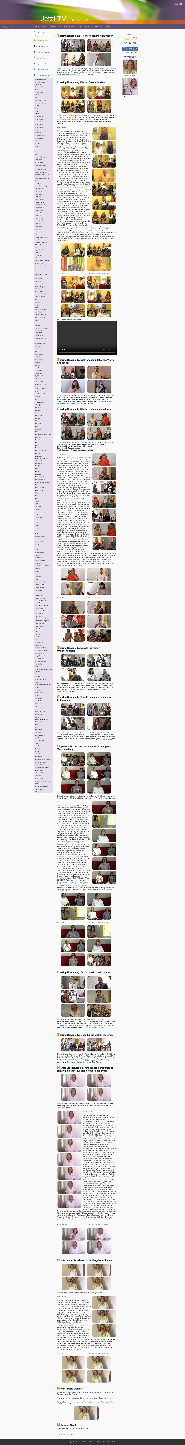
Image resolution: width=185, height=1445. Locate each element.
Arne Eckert (38, 149)
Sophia (37, 682)
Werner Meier (39, 770)
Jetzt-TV (53, 18)
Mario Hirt (37, 468)
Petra (36, 549)
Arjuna (36, 146)
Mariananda (38, 463)
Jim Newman (38, 373)
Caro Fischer (38, 191)
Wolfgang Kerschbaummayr (43, 781)
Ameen (37, 105)
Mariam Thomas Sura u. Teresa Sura (41, 459)
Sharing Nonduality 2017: (67, 1025)
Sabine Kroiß (38, 645)
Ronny (36, 631)
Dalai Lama (38, 215)
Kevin (36, 399)
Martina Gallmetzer (40, 479)
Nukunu (37, 525)
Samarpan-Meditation (41, 648)
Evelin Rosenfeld (40, 284)
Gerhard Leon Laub (40, 314)
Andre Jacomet (39, 116)
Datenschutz (111, 1442)
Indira (36, 351)
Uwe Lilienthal (39, 746)
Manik (36, 432)
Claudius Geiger (39, 213)
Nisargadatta (38, 517)
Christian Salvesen (40, 205)
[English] (180, 4)
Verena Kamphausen (41, 762)
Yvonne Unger (39, 789)
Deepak (37, 234)
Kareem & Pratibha (40, 388)
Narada (37, 509)
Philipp (37, 544)
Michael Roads (39, 490)
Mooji (36, 495)
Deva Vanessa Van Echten (42, 237)
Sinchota (37, 676)
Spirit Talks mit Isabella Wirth (43, 685)
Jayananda (38, 362)
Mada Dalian (38, 415)
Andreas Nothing (39, 122)
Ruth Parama (38, 634)
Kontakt (87, 26)
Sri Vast (37, 687)
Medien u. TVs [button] (56, 26)
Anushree (37, 143)
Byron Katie (38, 183)
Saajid (36, 639)
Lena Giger (38, 405)
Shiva (36, 666)
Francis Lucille (39, 291)
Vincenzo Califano (40, 765)
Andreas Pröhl (39, 124)
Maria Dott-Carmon (40, 450)
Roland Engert (39, 629)
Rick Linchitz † (39, 613)
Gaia (36, 299)
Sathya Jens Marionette (41, 656)
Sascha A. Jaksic (39, 653)
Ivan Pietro (38, 357)
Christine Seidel (39, 207)
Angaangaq (38, 132)
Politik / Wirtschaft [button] (42, 46)
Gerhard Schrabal (40, 317)
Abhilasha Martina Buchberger (40, 83)
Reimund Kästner (40, 598)
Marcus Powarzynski (41, 440)
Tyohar (37, 738)
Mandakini (38, 429)
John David (38, 378)
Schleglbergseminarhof (102, 115)
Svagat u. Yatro (39, 701)
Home (37, 26)
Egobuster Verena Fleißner (42, 266)
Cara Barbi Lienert (40, 188)
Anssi (36, 141)
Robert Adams (39, 616)
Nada (36, 504)
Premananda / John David (42, 566)
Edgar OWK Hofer (40, 263)
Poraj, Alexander (39, 552)
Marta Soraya (38, 474)
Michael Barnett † (40, 487)
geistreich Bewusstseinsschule (40, 308)
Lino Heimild (38, 407)
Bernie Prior (38, 159)
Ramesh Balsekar (40, 587)
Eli (35, 269)
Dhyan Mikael (39, 250)
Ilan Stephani (38, 346)
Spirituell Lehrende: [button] (42, 75)
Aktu (36, 97)
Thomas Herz (38, 714)
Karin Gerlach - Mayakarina (43, 394)
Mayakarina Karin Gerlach (42, 482)
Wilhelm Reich (39, 773)
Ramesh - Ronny (39, 584)
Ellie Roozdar (39, 278)
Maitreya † (38, 423)
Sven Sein (38, 703)
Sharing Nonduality (63, 69)
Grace (36, 323)
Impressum (97, 26)
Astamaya (37, 154)
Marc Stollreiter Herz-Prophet (43, 434)
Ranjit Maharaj (39, 595)
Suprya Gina (38, 698)
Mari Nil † (37, 445)
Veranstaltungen (69, 26)
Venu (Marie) (38, 756)
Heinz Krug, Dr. (39, 335)
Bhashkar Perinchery (41, 169)
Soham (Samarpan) (40, 679)
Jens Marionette (39, 368)
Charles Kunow (39, 199)
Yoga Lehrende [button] (41, 64)
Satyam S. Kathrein (40, 661)
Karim (36, 391)
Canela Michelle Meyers (42, 186)
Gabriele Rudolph (40, 296)
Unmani (37, 743)
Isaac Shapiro (39, 354)
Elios (36, 271)
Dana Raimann (39, 218)
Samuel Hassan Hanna (41, 650)
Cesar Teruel (38, 194)
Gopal (36, 320)
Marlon (37, 471)
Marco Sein (38, 437)
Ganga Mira (38, 302)
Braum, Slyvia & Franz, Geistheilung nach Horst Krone (42, 174)
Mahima (37, 421)
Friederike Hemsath (40, 294)
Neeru (36, 512)
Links (80, 26)
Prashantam (38, 558)
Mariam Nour (38, 456)
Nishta (36, 522)
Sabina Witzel (39, 642)
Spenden (107, 26)
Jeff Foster (38, 365)
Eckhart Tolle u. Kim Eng (42, 260)
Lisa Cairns (38, 410)
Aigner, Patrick (39, 92)
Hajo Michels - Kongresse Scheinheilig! (42, 329)
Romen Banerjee (40, 623)
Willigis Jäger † (39, 775)
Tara (36, 706)
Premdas (37, 568)
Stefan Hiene (38, 690)
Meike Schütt (38, 485)
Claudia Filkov (39, 210)
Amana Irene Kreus (40, 103)
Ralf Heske (38, 576)
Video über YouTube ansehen (98, 273)
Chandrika (38, 197)
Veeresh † (37, 751)
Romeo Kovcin (39, 626)
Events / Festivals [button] (42, 41)
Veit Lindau (38, 754)
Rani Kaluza (38, 590)
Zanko (36, 792)
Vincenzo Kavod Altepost (42, 767)
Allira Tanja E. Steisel (41, 100)
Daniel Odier (38, 223)
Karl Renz (37, 396)
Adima (36, 89)
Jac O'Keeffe (38, 360)
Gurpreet (37, 325)
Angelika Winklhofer (40, 135)
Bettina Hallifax (39, 162)
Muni (36, 498)
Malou (36, 426)
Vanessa (37, 748)
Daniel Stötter (39, 229)
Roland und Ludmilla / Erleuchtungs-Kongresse (42, 620)
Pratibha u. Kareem (40, 560)
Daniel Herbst (39, 221)
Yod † (36, 783)
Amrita (36, 111)
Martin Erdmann (39, 477)
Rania (36, 593)
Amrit (36, 108)
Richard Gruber (39, 608)
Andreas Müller (39, 119)
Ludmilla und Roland (41, 413)
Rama (36, 579)
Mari (36, 442)
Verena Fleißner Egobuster (42, 759)
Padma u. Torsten (40, 536)
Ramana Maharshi (40, 582)
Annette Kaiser (39, 138)
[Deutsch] (176, 4)
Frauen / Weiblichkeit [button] (43, 52)
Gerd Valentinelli (39, 312)
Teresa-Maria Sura (40, 711)
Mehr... (64, 241)
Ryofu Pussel (38, 637)
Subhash (37, 695)
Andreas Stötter (39, 127)
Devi (36, 247)
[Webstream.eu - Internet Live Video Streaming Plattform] (130, 48)
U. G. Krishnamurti (40, 740)
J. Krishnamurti (39, 370)
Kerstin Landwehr (40, 402)
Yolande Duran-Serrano (41, 786)
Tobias (36, 727)
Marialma (37, 453)
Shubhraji (37, 674)
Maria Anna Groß (40, 448)
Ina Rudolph (38, 349)
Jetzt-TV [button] (45, 26)
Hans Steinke (38, 333)
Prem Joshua (38, 563)
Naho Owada (38, 506)
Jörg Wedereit (39, 376)
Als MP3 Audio (62, 273)
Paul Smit (37, 547)
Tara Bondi (38, 709)
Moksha (37, 493)
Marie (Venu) (38, 466)
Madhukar (37, 418)
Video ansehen (62, 127)
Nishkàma (37, 520)
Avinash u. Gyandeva (41, 157)
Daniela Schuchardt (40, 232)
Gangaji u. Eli (38, 305)
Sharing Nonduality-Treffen (101, 733)
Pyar (36, 574)
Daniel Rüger (38, 226)
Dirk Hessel (38, 252)
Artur (36, 151)
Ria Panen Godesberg (41, 605)
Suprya (103, 798)
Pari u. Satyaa (39, 541)
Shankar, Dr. (38, 664)
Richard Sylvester (40, 611)
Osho (36, 533)
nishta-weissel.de (74, 1428)
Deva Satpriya (39, 240)
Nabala (37, 501)
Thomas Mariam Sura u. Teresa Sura (41, 720)
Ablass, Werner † (40, 87)
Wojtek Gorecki (39, 778)
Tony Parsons (39, 729)
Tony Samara (38, 732)
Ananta (37, 114)
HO (36, 341)
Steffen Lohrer (39, 693)
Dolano (37, 258)
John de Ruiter (39, 381)
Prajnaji (37, 555)
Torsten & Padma (40, 735)
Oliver (36, 531)
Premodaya (38, 571)
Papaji (36, 539)
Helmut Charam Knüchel (42, 338)
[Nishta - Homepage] (130, 87)
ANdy (36, 130)
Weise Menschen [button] (42, 69)
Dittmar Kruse (39, 255)
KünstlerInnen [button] (41, 58)
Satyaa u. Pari (39, 658)
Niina (36, 514)
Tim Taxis (37, 724)
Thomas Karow (39, 717)
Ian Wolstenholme (40, 343)
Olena (36, 528)
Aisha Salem (38, 95)
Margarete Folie (79, 1060)
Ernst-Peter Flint (39, 281)
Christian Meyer (39, 202)
